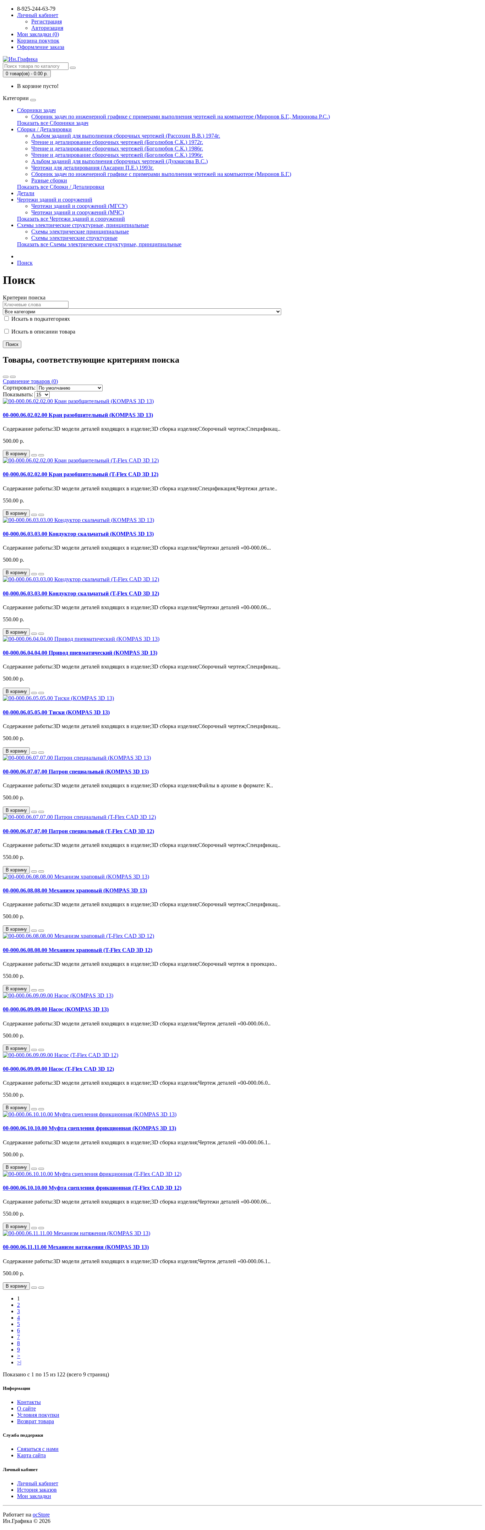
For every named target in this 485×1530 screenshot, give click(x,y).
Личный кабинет (37, 1483)
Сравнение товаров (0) (30, 381)
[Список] (6, 377)
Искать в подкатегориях (40, 319)
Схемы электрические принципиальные (80, 232)
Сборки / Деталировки (44, 129)
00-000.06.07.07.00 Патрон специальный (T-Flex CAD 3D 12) (78, 831)
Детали (25, 193)
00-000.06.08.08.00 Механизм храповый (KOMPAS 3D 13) (75, 890)
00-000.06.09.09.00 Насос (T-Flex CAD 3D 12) (58, 1069)
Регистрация (46, 21)
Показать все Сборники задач (52, 123)
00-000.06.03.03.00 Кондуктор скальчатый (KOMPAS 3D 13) (78, 534)
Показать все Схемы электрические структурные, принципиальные (99, 244)
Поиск (25, 263)
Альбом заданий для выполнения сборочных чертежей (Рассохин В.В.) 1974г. (125, 136)
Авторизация (47, 28)
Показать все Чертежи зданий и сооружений (71, 219)
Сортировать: (19, 388)
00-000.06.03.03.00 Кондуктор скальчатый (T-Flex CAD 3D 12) (81, 593)
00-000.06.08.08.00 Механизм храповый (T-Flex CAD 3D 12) (77, 950)
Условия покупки (38, 1415)
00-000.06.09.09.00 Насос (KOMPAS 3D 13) (56, 1009)
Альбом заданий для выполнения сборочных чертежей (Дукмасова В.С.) (119, 161)
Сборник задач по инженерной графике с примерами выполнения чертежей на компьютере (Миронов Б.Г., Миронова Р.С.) (180, 117)
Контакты (29, 1402)
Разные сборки (49, 180)
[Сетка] (13, 377)
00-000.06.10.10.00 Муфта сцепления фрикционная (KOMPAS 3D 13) (89, 1128)
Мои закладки (34, 1496)
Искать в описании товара (42, 332)
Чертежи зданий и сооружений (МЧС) (77, 212)
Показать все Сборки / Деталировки (60, 187)
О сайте (26, 1408)
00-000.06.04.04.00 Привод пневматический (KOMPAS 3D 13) (80, 653)
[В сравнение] (41, 455)
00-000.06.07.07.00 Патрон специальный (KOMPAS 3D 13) (76, 772)
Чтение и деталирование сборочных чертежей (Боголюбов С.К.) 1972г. (117, 142)
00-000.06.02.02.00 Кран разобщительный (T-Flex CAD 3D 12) (80, 474)
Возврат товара (35, 1421)
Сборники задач (36, 110)
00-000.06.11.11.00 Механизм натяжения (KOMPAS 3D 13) (76, 1247)
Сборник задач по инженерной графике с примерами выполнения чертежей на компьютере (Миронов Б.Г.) (161, 174)
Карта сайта (31, 1455)
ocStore (41, 1515)
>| (19, 1362)
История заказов (37, 1490)
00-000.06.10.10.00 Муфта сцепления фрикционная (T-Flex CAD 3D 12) (92, 1188)
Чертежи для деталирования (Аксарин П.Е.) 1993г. (92, 168)
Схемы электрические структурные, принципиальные (83, 225)
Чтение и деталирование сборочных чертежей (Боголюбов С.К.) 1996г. (117, 155)
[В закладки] (34, 455)
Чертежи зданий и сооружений (54, 200)
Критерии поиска (24, 298)
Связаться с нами (38, 1449)
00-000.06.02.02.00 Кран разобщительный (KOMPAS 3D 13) (78, 415)
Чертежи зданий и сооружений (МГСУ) (79, 206)
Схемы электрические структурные (74, 238)
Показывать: (18, 394)
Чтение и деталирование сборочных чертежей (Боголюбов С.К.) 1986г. (117, 148)
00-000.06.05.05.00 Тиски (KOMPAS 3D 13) (56, 712)
